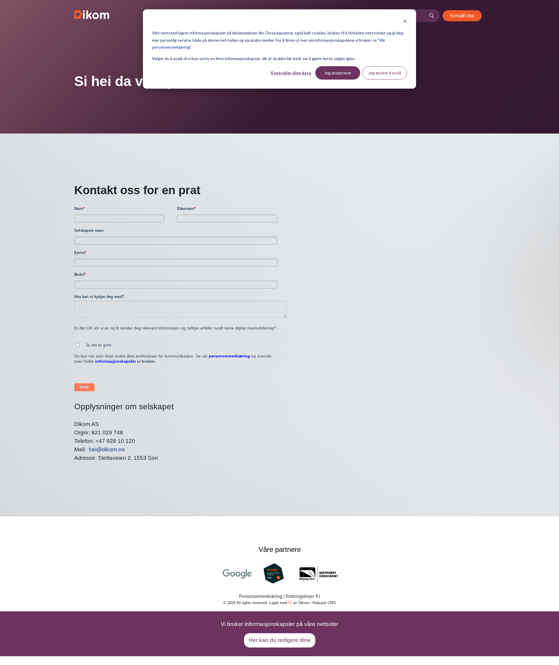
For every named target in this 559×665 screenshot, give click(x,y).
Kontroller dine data (291, 72)
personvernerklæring (229, 356)
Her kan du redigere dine (280, 640)
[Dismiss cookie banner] (405, 22)
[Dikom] (91, 16)
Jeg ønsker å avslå (384, 72)
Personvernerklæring (260, 596)
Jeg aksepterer (337, 72)
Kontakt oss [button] (462, 15)
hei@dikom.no (107, 449)
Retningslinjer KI (303, 596)
